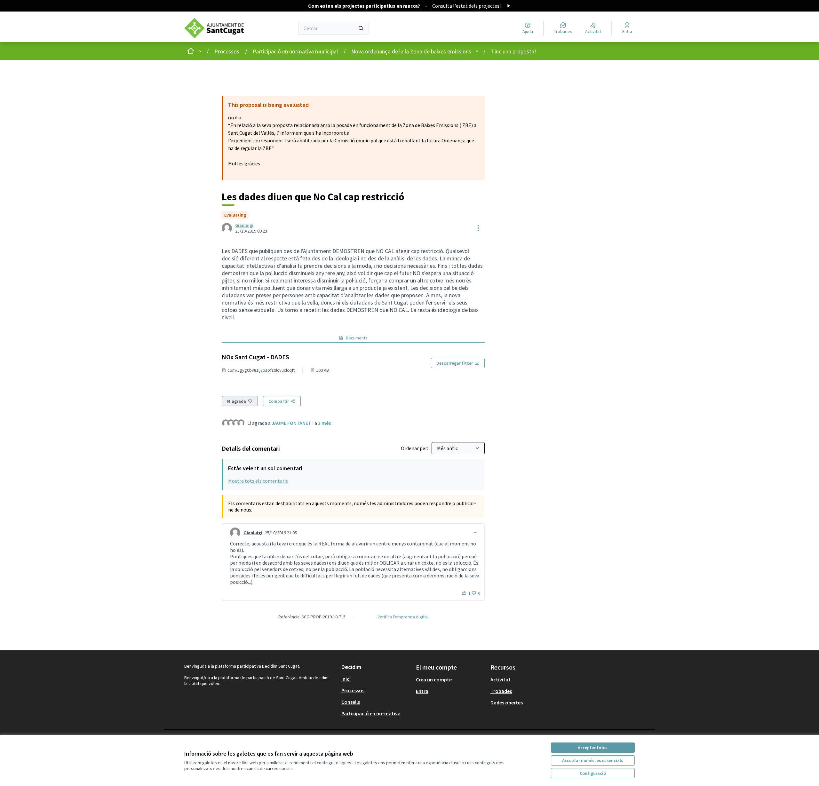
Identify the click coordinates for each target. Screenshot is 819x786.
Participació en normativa (371, 713)
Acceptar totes (593, 747)
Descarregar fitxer (454, 363)
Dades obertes (506, 702)
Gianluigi (244, 225)
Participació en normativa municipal (295, 51)
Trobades (501, 691)
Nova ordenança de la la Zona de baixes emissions (411, 51)
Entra (422, 691)
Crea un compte (434, 679)
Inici (346, 679)
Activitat (500, 679)
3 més (324, 423)
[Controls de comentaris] (475, 532)
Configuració (593, 773)
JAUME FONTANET (291, 423)
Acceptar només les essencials (592, 760)
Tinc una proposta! (513, 51)
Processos (226, 51)
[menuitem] (376, 679)
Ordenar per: (415, 448)
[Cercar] (361, 28)
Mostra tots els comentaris (258, 481)
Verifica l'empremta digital (403, 617)
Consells (350, 702)
